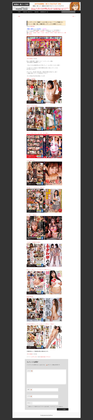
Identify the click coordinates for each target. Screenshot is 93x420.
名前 (30, 389)
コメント (30, 371)
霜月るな (52, 32)
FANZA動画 (30, 58)
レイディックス (34, 356)
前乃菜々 (30, 32)
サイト (29, 402)
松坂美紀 (34, 32)
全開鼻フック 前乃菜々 (40, 31)
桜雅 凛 (55, 32)
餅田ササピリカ (61, 32)
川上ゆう (43, 32)
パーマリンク (47, 356)
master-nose (42, 356)
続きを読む (55, 31)
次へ (74, 16)
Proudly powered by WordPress (46, 415)
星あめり (30, 34)
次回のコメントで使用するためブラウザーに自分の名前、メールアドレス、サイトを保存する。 (46, 406)
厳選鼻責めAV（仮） (44, 11)
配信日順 (36, 11)
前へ (19, 16)
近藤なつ (39, 32)
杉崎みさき (47, 32)
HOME (19, 11)
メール (30, 396)
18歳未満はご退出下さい (28, 11)
